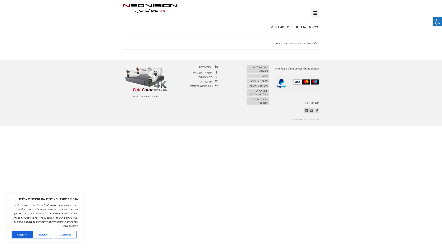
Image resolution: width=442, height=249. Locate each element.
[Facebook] (317, 110)
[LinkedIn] (306, 110)
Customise (65, 234)
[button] (437, 21)
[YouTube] (311, 110)
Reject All (43, 234)
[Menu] (315, 13)
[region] (45, 217)
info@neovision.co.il (201, 85)
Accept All (22, 234)
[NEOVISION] (150, 8)
